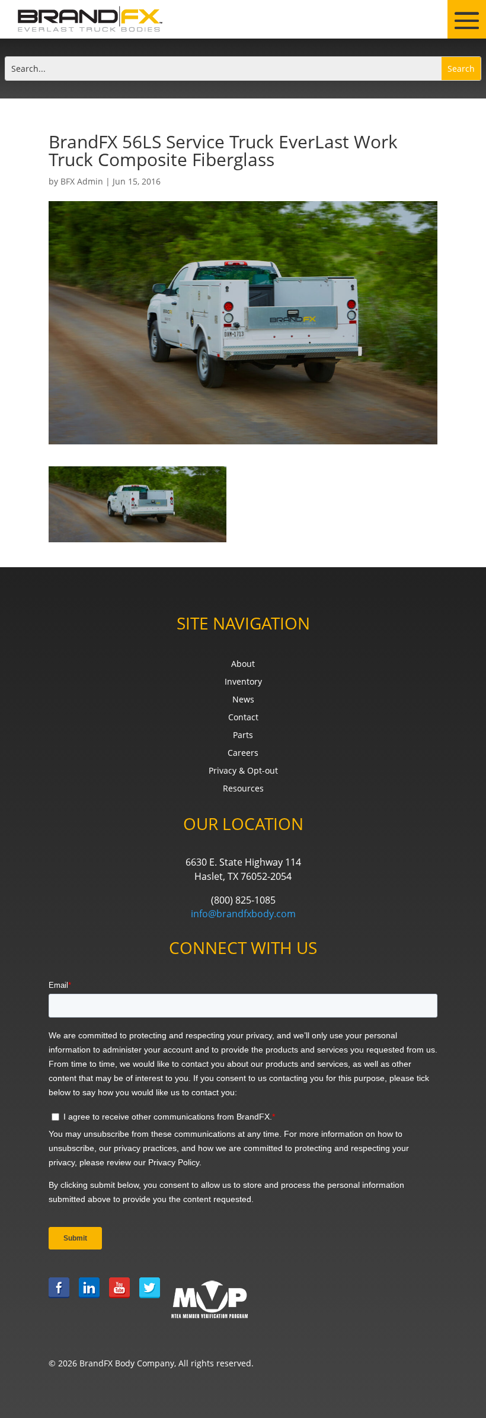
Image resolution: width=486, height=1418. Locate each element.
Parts (243, 735)
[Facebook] (59, 1299)
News (243, 700)
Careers (243, 753)
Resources (243, 789)
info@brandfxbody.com (243, 913)
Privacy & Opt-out (243, 771)
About (243, 664)
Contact (243, 718)
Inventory (243, 682)
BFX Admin (81, 181)
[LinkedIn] (89, 1299)
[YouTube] (119, 1299)
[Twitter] (149, 1299)
